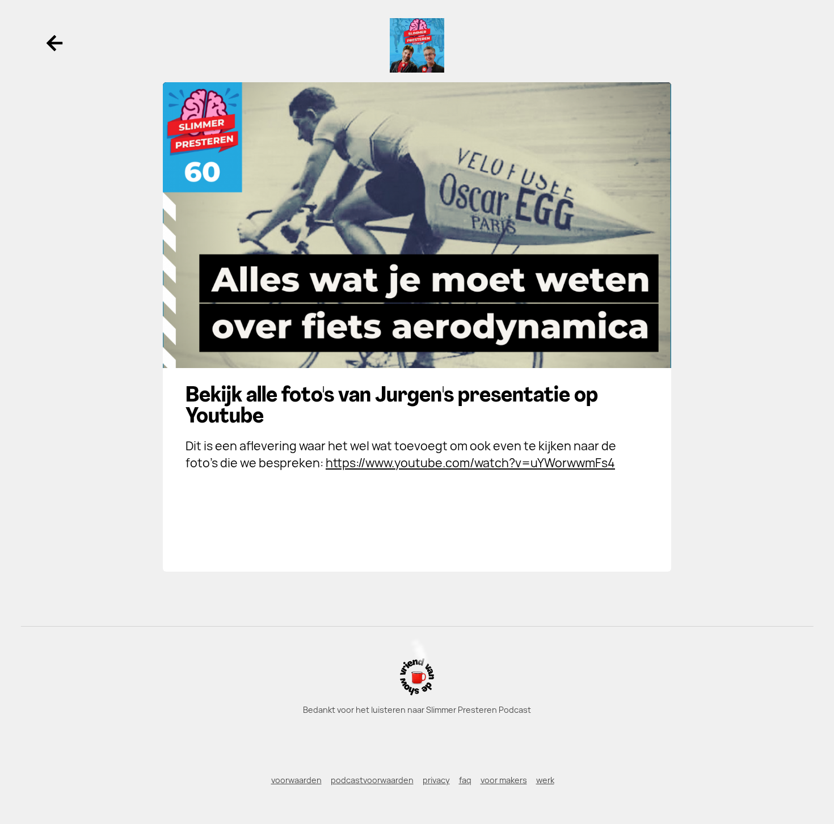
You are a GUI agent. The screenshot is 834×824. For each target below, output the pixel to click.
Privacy (436, 780)
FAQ (465, 780)
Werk (545, 780)
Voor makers (504, 780)
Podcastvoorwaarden (372, 780)
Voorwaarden (296, 780)
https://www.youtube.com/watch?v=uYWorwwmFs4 (470, 463)
